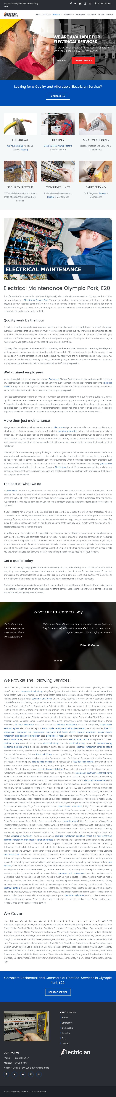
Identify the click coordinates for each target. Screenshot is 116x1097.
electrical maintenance (94, 780)
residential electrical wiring (16, 746)
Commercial (81, 15)
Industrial (91, 15)
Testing (24, 149)
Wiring (10, 145)
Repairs (50, 196)
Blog (64, 1038)
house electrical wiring (32, 691)
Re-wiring (18, 145)
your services (106, 463)
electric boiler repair (51, 728)
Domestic (68, 15)
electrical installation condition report (94, 746)
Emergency (46, 15)
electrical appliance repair (73, 728)
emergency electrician (86, 772)
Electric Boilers (50, 145)
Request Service (83, 60)
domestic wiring (70, 821)
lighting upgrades (45, 839)
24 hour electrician (24, 724)
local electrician (11, 854)
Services (56, 15)
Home (38, 15)
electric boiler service (79, 739)
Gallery (101, 15)
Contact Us (58, 96)
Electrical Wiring (44, 754)
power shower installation (70, 806)
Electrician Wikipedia (74, 895)
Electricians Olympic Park (36, 300)
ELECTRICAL (20, 140)
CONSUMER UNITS (58, 187)
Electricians (54, 379)
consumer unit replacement (31, 732)
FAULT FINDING (96, 187)
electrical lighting (12, 887)
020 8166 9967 (105, 3)
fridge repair (106, 724)
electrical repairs (11, 728)
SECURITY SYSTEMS (20, 187)
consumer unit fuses (42, 698)
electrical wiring (11, 743)
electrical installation (67, 431)
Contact (109, 15)
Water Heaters (65, 145)
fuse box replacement (83, 761)
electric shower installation (82, 732)
